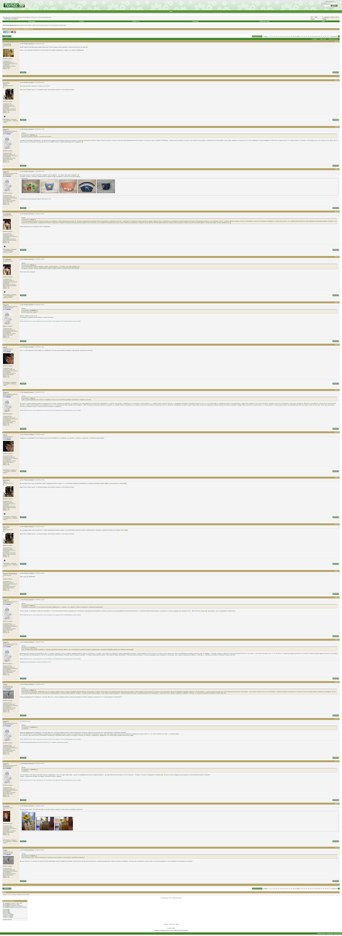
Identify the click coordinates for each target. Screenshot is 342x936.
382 (337, 80)
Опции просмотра (333, 39)
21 (300, 36)
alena (5, 347)
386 (337, 257)
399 (337, 803)
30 (319, 36)
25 (308, 36)
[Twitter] (7, 32)
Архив (335, 933)
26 (310, 36)
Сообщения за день (264, 21)
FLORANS (7, 214)
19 (295, 36)
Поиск (171, 11)
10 (276, 36)
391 (337, 477)
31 (321, 36)
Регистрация (31, 21)
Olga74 (6, 129)
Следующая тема (176, 898)
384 (337, 169)
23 (304, 36)
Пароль (312, 19)
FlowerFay (7, 44)
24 (306, 36)
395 (337, 639)
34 (327, 36)
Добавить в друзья (7, 58)
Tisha (5, 685)
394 (337, 597)
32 (323, 36)
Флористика (34, 17)
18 (293, 36)
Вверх (339, 933)
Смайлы (5, 910)
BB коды (5, 909)
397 (337, 719)
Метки (4, 892)
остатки (10, 894)
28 (315, 36)
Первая (265, 36)
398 (337, 761)
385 (337, 211)
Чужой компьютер (330, 7)
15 (287, 36)
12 (280, 36)
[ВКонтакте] (4, 32)
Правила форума (7, 919)
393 (337, 571)
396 (337, 682)
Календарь (195, 21)
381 (337, 41)
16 (289, 36)
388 (337, 344)
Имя (312, 17)
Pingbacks (5, 915)
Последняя (334, 36)
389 (337, 390)
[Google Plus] (15, 32)
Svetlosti (6, 806)
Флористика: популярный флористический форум (17, 17)
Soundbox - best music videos (171, 924)
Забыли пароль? (335, 17)
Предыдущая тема (166, 898)
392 (337, 524)
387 (337, 302)
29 (317, 36)
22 (302, 36)
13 (283, 36)
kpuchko (6, 83)
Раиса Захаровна (10, 574)
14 (285, 36)
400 (337, 847)
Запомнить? (327, 17)
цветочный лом (25, 894)
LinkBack (315, 39)
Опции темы (323, 39)
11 (278, 36)
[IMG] (4, 912)
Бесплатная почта (330, 1)
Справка (81, 21)
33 (325, 36)
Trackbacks (6, 914)
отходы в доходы (16, 894)
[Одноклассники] (10, 32)
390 (337, 432)
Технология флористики (45, 17)
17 (291, 36)
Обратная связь (321, 933)
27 (313, 36)
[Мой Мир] (12, 32)
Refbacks (5, 917)
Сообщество (135, 21)
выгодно (5, 894)
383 (337, 127)
